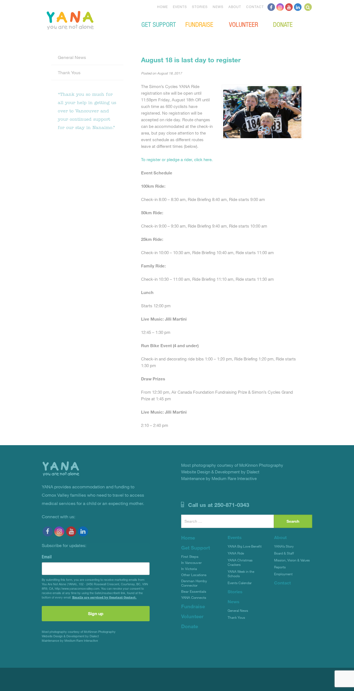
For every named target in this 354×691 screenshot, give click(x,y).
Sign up (95, 613)
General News (72, 57)
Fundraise (199, 24)
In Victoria (189, 568)
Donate (283, 24)
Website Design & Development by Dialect (70, 636)
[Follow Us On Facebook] (271, 6)
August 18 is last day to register (191, 60)
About (234, 6)
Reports (280, 567)
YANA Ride (236, 553)
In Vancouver (191, 562)
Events (180, 6)
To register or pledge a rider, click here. (177, 159)
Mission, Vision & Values (292, 560)
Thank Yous (69, 72)
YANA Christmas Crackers (240, 562)
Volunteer (243, 24)
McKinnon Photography (100, 631)
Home (162, 6)
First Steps (190, 556)
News (218, 6)
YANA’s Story (284, 546)
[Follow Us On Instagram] (280, 6)
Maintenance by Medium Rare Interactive (70, 640)
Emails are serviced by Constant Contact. (104, 597)
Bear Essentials (193, 591)
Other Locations (194, 575)
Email (47, 557)
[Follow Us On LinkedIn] (297, 6)
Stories (200, 6)
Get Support (158, 24)
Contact (255, 6)
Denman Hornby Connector (194, 583)
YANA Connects (193, 597)
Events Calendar (240, 583)
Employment (283, 574)
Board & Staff (284, 553)
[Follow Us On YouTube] (289, 6)
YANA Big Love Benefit (245, 546)
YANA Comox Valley (89, 20)
